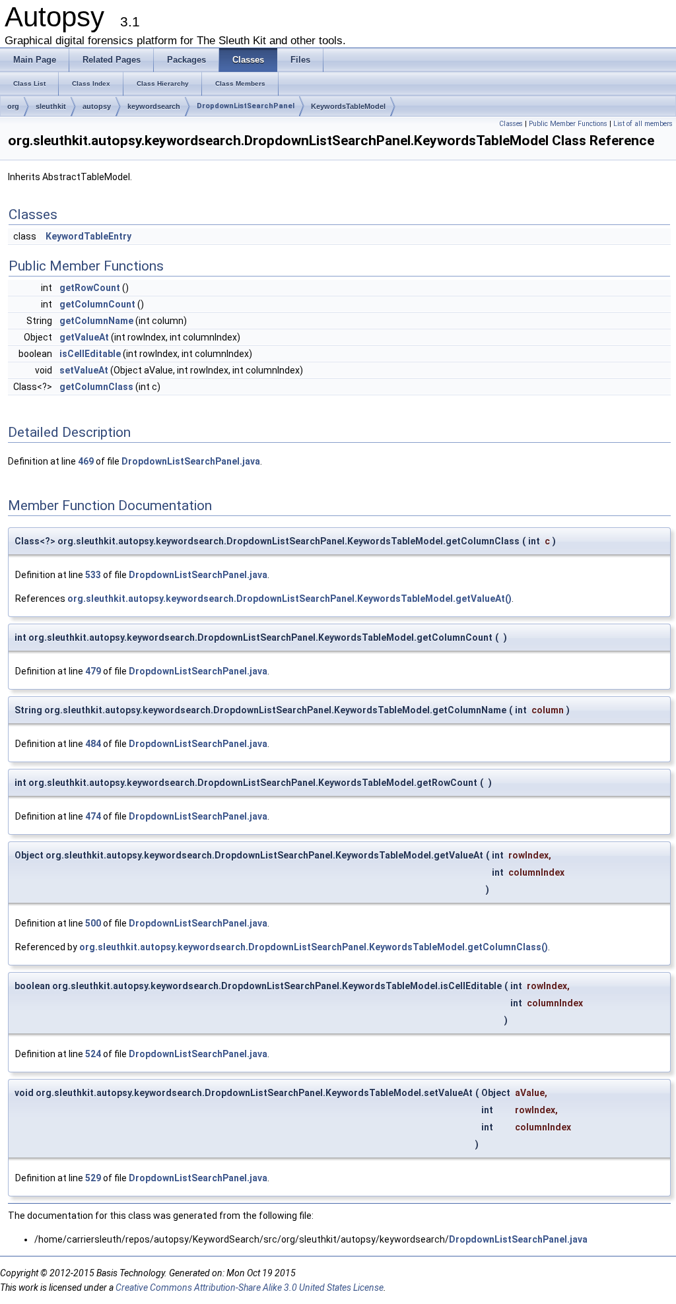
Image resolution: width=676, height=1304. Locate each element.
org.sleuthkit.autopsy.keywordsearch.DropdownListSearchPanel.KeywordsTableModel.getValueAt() (289, 598)
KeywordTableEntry (88, 236)
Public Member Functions (568, 123)
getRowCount (89, 287)
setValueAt (83, 370)
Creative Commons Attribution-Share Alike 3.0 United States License (250, 1287)
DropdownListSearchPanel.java (190, 461)
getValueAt (84, 337)
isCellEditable (90, 353)
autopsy (97, 106)
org (13, 106)
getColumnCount (97, 304)
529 (93, 1178)
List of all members (643, 123)
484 (93, 743)
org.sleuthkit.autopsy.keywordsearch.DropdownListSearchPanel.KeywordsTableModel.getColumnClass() (313, 947)
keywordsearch (153, 106)
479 (93, 671)
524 (93, 1054)
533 (93, 575)
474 (93, 816)
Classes (511, 123)
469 (86, 461)
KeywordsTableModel (348, 106)
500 (93, 923)
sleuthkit (51, 106)
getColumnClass (96, 386)
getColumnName (96, 320)
